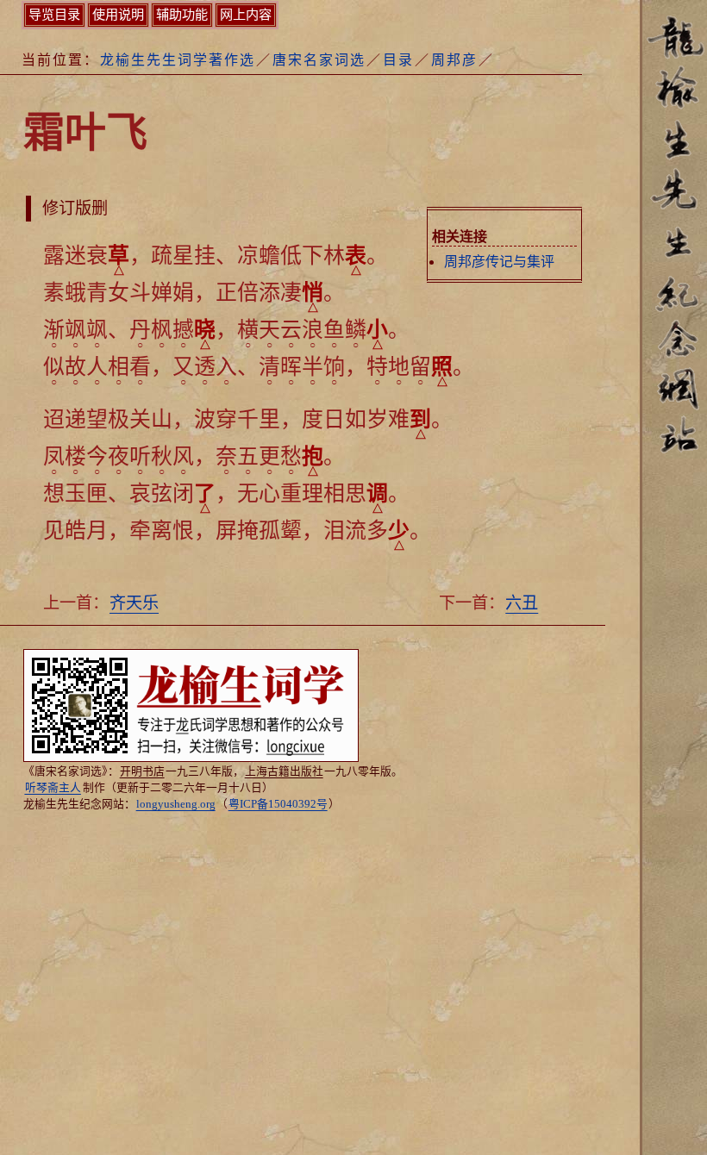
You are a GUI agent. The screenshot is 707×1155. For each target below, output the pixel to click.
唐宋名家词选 (319, 60)
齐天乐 (134, 603)
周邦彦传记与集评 (499, 261)
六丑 (521, 603)
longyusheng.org (176, 804)
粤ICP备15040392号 (278, 804)
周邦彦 (454, 60)
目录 (398, 60)
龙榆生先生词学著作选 (177, 60)
